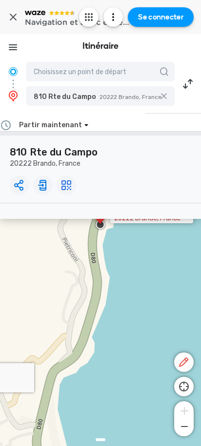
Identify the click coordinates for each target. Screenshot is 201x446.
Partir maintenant (50, 125)
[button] (100, 96)
